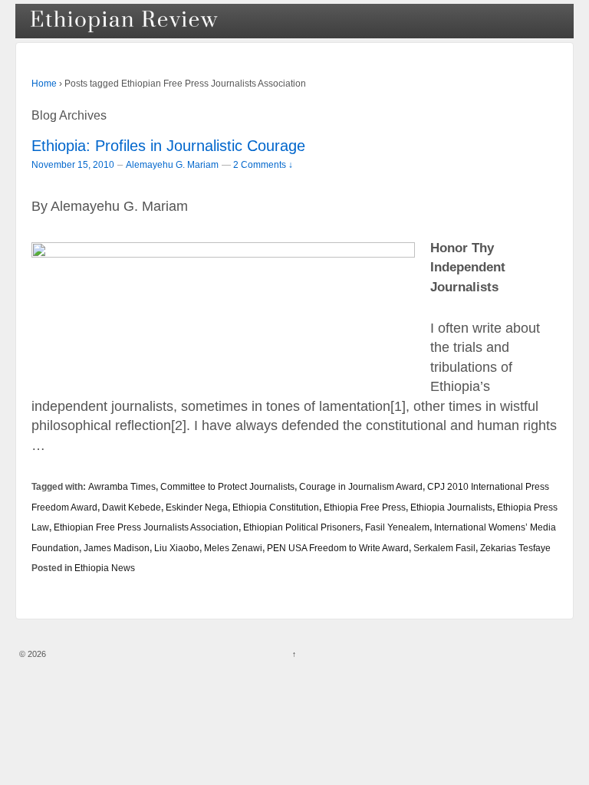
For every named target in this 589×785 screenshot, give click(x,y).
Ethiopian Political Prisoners (301, 527)
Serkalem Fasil (444, 548)
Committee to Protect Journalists (227, 486)
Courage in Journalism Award (361, 486)
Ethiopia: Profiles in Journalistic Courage (168, 145)
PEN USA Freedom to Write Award (338, 548)
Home (44, 83)
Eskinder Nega (197, 507)
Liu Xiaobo (176, 548)
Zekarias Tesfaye (515, 548)
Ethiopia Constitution (275, 507)
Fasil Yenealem (397, 527)
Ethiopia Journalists (451, 507)
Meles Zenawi (233, 548)
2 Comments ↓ (263, 164)
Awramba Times (122, 486)
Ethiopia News (104, 568)
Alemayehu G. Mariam (172, 164)
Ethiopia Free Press (365, 507)
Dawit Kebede (131, 507)
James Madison (117, 548)
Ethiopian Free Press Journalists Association (146, 527)
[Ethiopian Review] (125, 21)
